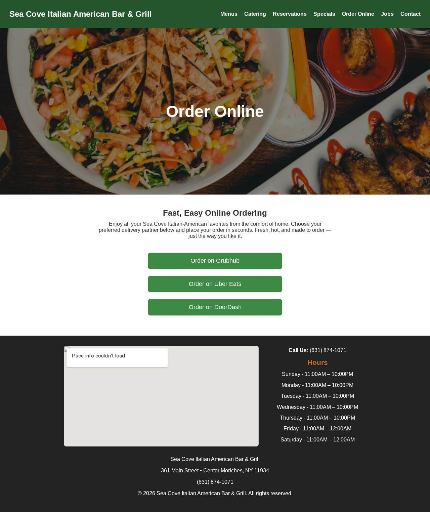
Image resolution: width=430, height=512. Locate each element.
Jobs (387, 14)
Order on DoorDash (215, 307)
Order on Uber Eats (215, 284)
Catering (255, 14)
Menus (229, 14)
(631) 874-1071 (328, 350)
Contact (410, 14)
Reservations (290, 14)
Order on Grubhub (215, 260)
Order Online (358, 14)
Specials (324, 14)
